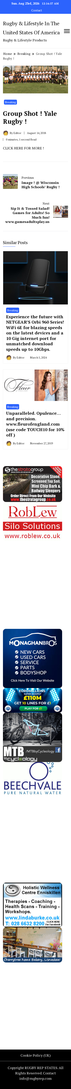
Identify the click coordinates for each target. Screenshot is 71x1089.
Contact (36, 10)
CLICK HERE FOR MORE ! (23, 148)
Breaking (10, 102)
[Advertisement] (35, 576)
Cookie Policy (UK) (36, 1055)
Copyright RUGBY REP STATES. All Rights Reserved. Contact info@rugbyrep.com (36, 1073)
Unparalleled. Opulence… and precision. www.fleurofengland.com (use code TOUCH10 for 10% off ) (35, 424)
